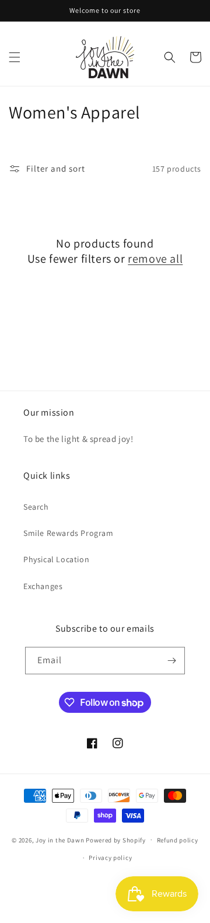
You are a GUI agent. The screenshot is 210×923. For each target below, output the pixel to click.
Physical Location (56, 559)
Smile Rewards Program (68, 533)
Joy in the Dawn (60, 839)
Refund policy (177, 840)
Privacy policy (110, 858)
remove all (155, 258)
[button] (14, 57)
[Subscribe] (171, 660)
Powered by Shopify (116, 839)
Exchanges (42, 586)
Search (36, 506)
